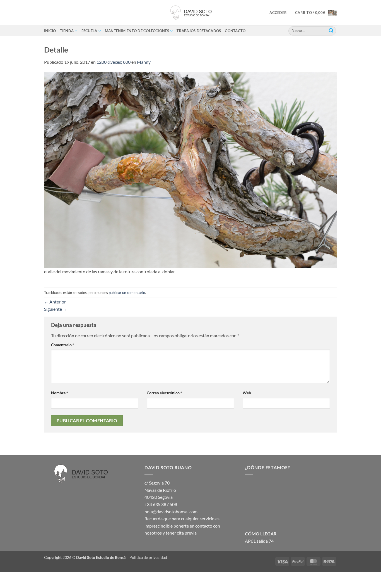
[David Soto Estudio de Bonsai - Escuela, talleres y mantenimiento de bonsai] (190, 12)
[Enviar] (331, 30)
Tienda (67, 31)
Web (247, 392)
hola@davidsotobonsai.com (170, 511)
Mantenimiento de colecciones (137, 31)
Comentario (62, 344)
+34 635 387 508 (160, 504)
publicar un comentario (127, 292)
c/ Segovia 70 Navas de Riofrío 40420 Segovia (160, 490)
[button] (278, 12)
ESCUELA (89, 31)
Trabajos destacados (199, 31)
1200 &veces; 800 (114, 62)
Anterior (55, 301)
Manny (144, 62)
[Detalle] (190, 169)
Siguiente (55, 309)
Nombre (59, 392)
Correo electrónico (164, 392)
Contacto (235, 31)
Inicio (50, 31)
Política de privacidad (148, 557)
